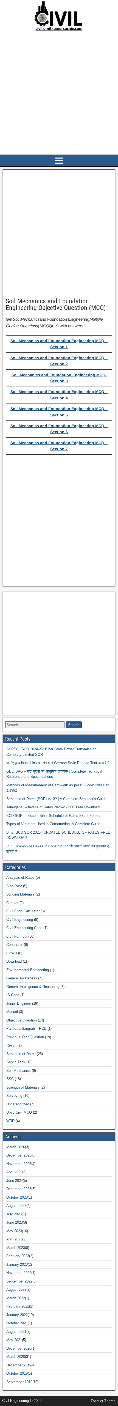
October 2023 (17, 1197)
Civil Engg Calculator (23, 911)
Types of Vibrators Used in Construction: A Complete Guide (53, 824)
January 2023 (17, 1264)
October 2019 (17, 1373)
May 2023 (14, 1231)
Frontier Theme (103, 1401)
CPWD (11, 953)
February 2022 (17, 1306)
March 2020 (15, 1357)
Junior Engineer (18, 1003)
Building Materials (20, 894)
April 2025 (14, 1172)
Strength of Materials (23, 1087)
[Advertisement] (59, 93)
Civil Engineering (19, 920)
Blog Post (14, 886)
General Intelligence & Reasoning (32, 987)
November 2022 (18, 1273)
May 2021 (14, 1340)
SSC (10, 1079)
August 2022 (16, 1289)
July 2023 (14, 1214)
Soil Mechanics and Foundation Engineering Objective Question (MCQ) (56, 304)
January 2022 (17, 1315)
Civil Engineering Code (24, 928)
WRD (10, 1121)
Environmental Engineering (27, 970)
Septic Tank (15, 1062)
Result (11, 1045)
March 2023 (15, 1248)
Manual (12, 1012)
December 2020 (18, 1348)
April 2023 (14, 1239)
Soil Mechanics (18, 1071)
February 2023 (17, 1256)
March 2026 (15, 1147)
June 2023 (14, 1222)
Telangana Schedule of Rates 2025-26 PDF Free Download (53, 807)
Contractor (14, 945)
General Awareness (21, 978)
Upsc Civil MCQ (19, 1112)
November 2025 (18, 1164)
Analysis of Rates (20, 877)
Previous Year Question (25, 1037)
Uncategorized (17, 1104)
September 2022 (19, 1281)
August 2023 (16, 1206)
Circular (12, 903)
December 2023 (18, 1189)
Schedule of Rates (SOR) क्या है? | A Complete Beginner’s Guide (56, 799)
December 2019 (18, 1365)
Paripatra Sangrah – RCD (26, 1028)
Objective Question (21, 1020)
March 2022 (15, 1298)
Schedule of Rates (21, 1054)
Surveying (14, 1096)
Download (14, 961)
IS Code (12, 995)
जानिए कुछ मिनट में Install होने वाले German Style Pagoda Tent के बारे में (57, 763)
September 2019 (19, 1382)
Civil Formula (16, 936)
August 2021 (16, 1332)
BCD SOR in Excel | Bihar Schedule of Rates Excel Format (53, 816)
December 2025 (18, 1155)
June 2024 (14, 1181)
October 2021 (17, 1323)
